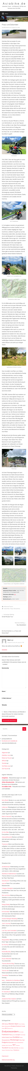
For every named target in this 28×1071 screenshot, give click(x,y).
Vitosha (22, 1047)
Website (4, 705)
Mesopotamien (6, 1040)
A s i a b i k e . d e (14, 3)
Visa (19, 1047)
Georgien (17, 1034)
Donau (3, 1028)
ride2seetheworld (7, 837)
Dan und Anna (6, 895)
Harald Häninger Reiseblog (9, 918)
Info (15, 594)
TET (13, 1045)
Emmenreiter (5, 911)
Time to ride (5, 970)
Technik (4, 763)
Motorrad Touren (8, 606)
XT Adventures (6, 991)
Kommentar (5, 668)
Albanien (11, 1024)
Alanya (6, 1024)
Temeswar (10, 1045)
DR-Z (6, 1028)
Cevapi (23, 1026)
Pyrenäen (11, 1042)
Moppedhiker (5, 939)
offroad (4, 760)
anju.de (4, 883)
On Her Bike (5, 832)
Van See (16, 1047)
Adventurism (5, 881)
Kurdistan (16, 1037)
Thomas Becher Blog (8, 963)
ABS (3, 1024)
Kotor (10, 1037)
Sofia (7, 1045)
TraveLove (5, 844)
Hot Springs (23, 1034)
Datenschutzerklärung (8, 1060)
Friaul (11, 608)
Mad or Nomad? (6, 816)
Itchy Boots (5, 800)
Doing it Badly (6, 904)
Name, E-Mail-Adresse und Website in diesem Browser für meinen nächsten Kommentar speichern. (14, 714)
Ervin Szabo (21, 1031)
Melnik (21, 1037)
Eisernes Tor (10, 1028)
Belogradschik (8, 1026)
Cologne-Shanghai (7, 888)
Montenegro (14, 1040)
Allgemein (5, 752)
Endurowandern (10, 1031)
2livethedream (6, 866)
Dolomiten (7, 608)
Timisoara (18, 1045)
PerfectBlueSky (6, 951)
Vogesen (3, 1050)
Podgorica (5, 1042)
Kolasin (7, 1037)
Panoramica (17, 608)
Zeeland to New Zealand (9, 999)
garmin (13, 1034)
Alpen (16, 1024)
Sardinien (3, 1045)
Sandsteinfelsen (20, 1042)
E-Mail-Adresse (7, 698)
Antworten (4, 649)
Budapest (13, 1026)
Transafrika (5, 975)
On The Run (5, 944)
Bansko (3, 1026)
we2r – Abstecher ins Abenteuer (11, 980)
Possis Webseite (6, 958)
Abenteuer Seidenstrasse (9, 873)
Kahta (3, 1037)
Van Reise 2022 (6, 766)
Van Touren (5, 768)
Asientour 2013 (6, 755)
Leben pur (5, 807)
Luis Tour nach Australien (9, 930)
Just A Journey (6, 923)
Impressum (5, 1056)
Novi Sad (22, 1040)
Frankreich (5, 1034)
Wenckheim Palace (9, 1050)
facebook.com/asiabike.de (9, 741)
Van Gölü (11, 1047)
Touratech (5, 1048)
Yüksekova (16, 1050)
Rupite (15, 1042)
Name (4, 691)
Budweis (18, 1026)
